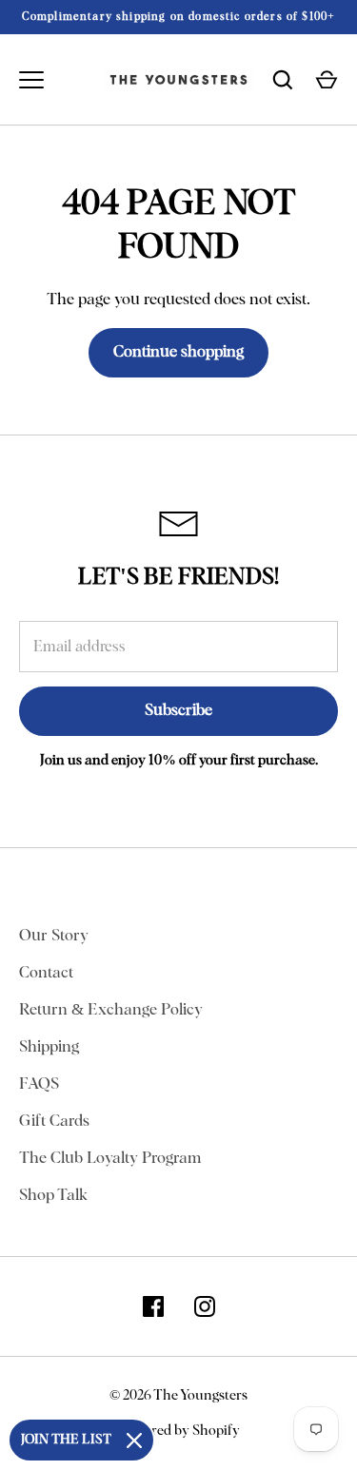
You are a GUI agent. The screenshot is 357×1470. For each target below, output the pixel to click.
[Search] (283, 80)
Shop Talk (53, 1196)
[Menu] (31, 80)
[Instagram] (205, 1306)
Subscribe (178, 711)
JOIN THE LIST (66, 1439)
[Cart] (326, 80)
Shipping (49, 1047)
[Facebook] (153, 1306)
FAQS (39, 1084)
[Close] (134, 1440)
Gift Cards (54, 1121)
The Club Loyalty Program (110, 1159)
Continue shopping (178, 352)
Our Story (54, 936)
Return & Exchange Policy (111, 1010)
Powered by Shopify (179, 1430)
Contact (46, 973)
